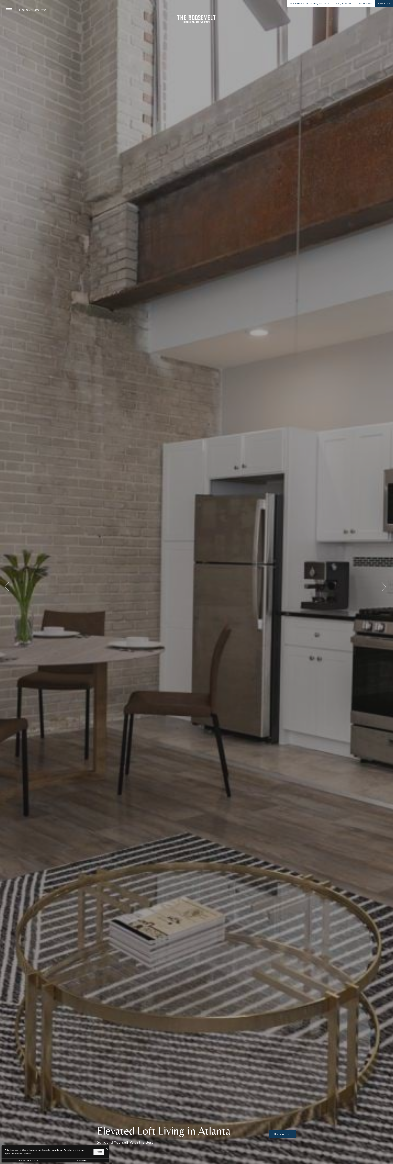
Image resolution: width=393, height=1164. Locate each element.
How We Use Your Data (28, 1160)
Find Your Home (29, 10)
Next (383, 586)
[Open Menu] (9, 9)
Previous (7, 586)
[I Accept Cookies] (107, 1149)
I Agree (99, 1152)
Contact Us (82, 1160)
